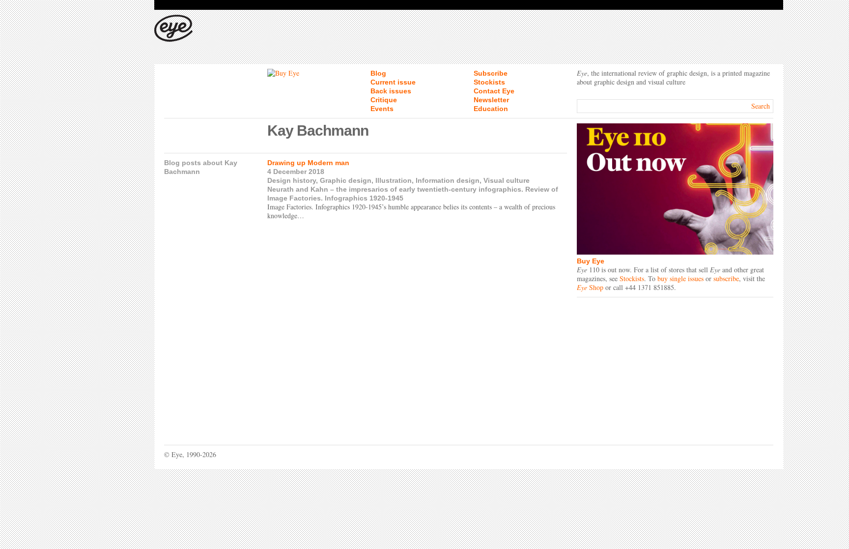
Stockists (489, 82)
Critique (383, 100)
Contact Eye (494, 91)
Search (760, 106)
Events (382, 109)
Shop (590, 287)
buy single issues (680, 278)
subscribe (726, 278)
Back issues (390, 91)
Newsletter (491, 100)
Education (491, 109)
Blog (378, 73)
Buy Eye (590, 261)
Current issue (393, 82)
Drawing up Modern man (308, 163)
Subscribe (491, 73)
